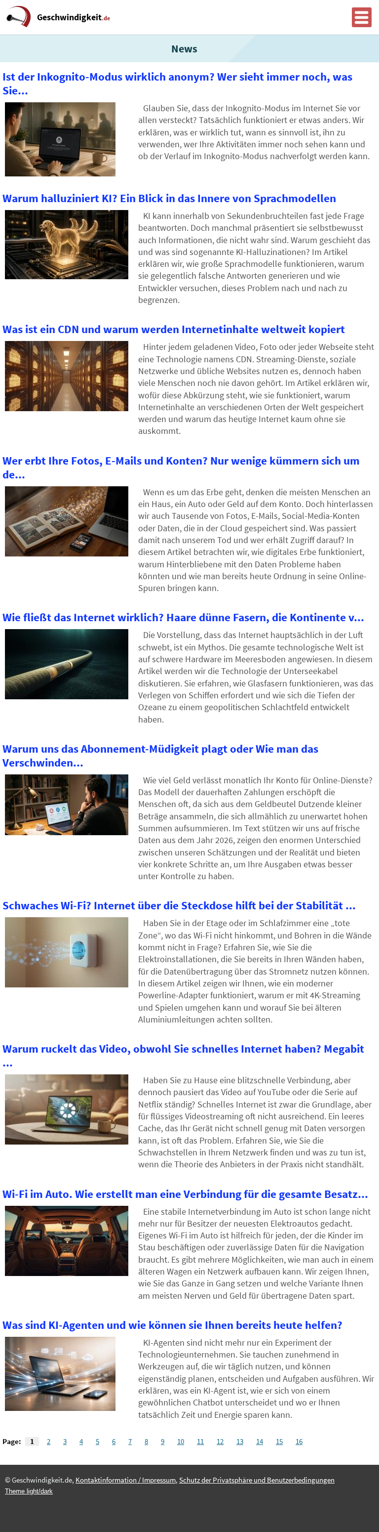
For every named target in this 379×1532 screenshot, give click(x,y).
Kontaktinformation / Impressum (126, 1480)
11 (200, 1441)
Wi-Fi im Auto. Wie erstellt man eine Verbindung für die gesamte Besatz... (185, 1194)
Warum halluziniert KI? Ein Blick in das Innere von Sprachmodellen (169, 198)
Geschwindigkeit (73, 17)
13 (239, 1441)
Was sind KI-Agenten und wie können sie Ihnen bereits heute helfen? (172, 1325)
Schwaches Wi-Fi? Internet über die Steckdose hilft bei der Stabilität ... (179, 905)
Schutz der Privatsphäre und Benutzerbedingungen (257, 1480)
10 (180, 1441)
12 (220, 1441)
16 (299, 1441)
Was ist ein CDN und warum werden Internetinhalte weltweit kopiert (173, 329)
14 (259, 1441)
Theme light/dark (29, 1491)
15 (279, 1441)
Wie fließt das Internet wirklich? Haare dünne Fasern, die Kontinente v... (183, 617)
